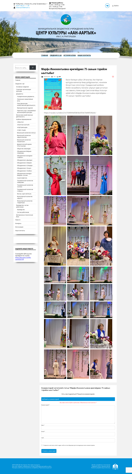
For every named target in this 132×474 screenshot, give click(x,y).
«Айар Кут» (20, 122)
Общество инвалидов (23, 148)
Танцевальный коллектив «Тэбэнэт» (25, 190)
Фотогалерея (19, 227)
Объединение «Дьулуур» (24, 160)
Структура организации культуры (23, 90)
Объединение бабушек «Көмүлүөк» (24, 152)
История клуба (69, 55)
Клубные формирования (23, 119)
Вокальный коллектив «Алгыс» (26, 133)
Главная (44, 55)
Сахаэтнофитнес (22, 178)
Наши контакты (84, 55)
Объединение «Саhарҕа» (25, 165)
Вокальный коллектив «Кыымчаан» (24, 140)
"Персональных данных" (45, 467)
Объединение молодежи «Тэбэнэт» (24, 156)
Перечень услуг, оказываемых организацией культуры (26, 111)
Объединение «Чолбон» (24, 171)
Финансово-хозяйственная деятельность (24, 116)
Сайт (42, 437)
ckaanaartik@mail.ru (23, 7)
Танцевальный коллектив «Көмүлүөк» (25, 181)
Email (43, 431)
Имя (42, 425)
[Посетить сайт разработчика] (115, 466)
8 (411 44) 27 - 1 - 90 (22, 6)
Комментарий (45, 405)
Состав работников (23, 212)
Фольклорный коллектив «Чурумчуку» (24, 201)
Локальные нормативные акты (25, 100)
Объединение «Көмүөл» (24, 163)
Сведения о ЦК (56, 55)
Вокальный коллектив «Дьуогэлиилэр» (24, 136)
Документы (19, 94)
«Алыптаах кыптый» (23, 125)
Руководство (21, 209)
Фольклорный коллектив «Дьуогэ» (24, 197)
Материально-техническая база (24, 216)
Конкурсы (18, 223)
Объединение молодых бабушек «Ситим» (24, 174)
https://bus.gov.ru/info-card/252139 (23, 258)
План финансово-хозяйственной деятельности (26, 104)
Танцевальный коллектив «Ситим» (25, 186)
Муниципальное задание (25, 108)
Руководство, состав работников (22, 206)
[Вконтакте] (107, 5)
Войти (116, 6)
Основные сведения (22, 87)
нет (60, 76)
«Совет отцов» (21, 130)
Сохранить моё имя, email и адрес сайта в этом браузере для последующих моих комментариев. (69, 445)
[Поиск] (32, 67)
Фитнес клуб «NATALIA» (24, 194)
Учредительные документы (25, 96)
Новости (17, 220)
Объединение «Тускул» (24, 168)
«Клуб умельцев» (22, 127)
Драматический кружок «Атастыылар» (24, 145)
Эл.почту (108, 467)
